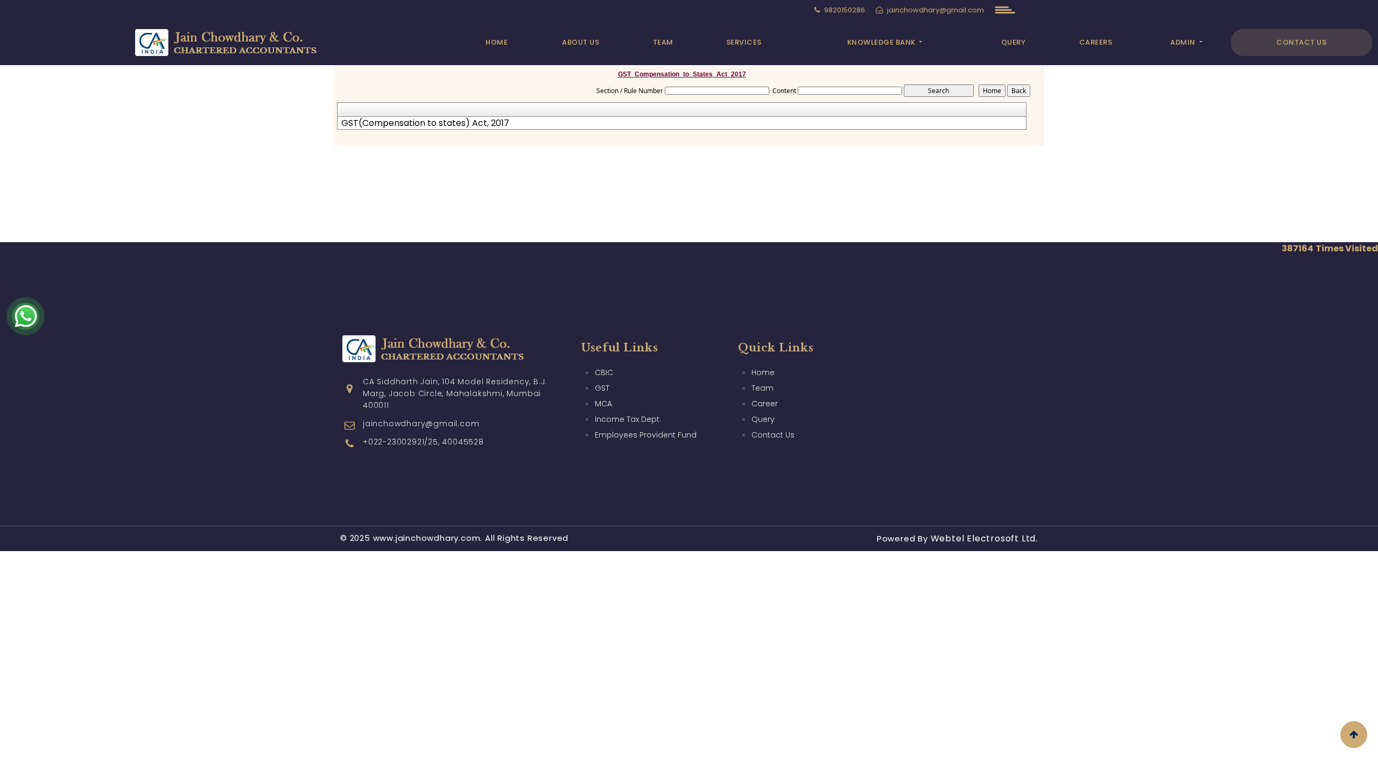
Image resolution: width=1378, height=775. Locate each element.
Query (1013, 42)
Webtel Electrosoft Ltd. (984, 538)
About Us (580, 42)
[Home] (240, 41)
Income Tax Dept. (628, 419)
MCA (603, 403)
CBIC (604, 372)
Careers (1096, 42)
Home (497, 42)
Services (744, 42)
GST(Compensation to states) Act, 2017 (425, 123)
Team (663, 42)
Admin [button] (1183, 42)
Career (764, 403)
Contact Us (1301, 42)
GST (602, 388)
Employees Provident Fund (646, 434)
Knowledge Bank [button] (882, 42)
